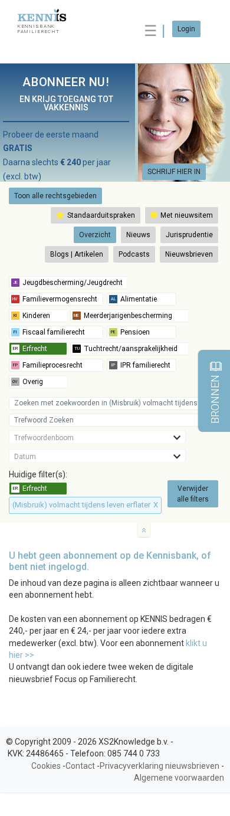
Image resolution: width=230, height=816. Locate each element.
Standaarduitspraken (100, 215)
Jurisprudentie (189, 235)
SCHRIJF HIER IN (174, 172)
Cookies (46, 766)
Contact (80, 766)
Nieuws (138, 235)
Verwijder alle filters (193, 493)
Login (186, 29)
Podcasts (134, 254)
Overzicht (95, 235)
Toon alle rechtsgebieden (55, 196)
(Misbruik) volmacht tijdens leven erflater (85, 504)
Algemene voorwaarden (179, 777)
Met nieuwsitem (186, 215)
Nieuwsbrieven (189, 254)
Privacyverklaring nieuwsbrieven (159, 766)
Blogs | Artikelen (76, 254)
